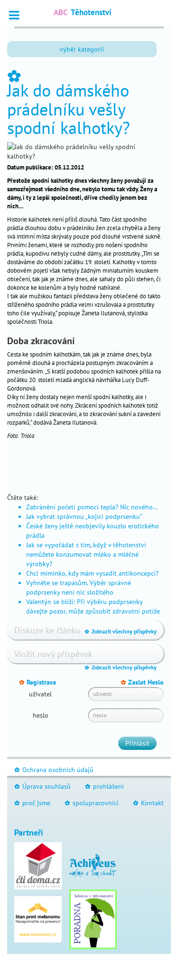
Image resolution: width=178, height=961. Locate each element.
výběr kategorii (82, 49)
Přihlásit (137, 743)
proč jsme (32, 803)
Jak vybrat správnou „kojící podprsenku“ (84, 516)
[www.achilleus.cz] (93, 865)
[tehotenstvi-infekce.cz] (93, 918)
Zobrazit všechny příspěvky (120, 631)
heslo (40, 715)
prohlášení (104, 786)
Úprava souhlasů (42, 786)
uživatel (40, 694)
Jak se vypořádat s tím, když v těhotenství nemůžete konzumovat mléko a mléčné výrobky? (86, 554)
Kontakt (148, 803)
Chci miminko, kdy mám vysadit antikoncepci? (92, 573)
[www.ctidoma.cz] (38, 865)
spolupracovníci (92, 803)
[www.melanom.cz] (38, 918)
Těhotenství (83, 12)
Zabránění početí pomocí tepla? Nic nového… (92, 507)
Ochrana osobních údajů (54, 769)
